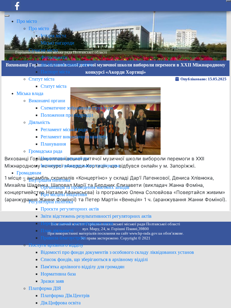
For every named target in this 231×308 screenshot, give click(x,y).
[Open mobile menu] (228, 1)
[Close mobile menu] (7, 16)
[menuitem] (27, 21)
